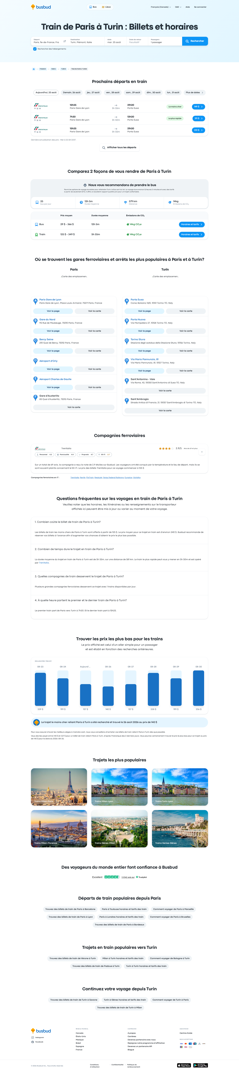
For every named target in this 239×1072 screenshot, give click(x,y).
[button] (64, 41)
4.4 (72, 454)
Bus (41, 224)
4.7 (92, 454)
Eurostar (128, 477)
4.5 (51, 454)
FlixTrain (90, 477)
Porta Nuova (138, 320)
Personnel (43, 454)
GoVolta (137, 477)
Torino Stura (138, 340)
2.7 (108, 454)
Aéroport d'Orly (48, 361)
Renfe (82, 477)
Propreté (85, 454)
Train (42, 234)
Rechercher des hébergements (52, 49)
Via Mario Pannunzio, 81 (145, 359)
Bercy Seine (46, 340)
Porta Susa (137, 300)
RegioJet (98, 477)
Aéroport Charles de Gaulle (55, 379)
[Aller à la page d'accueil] (41, 7)
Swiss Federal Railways (113, 477)
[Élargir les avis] (202, 452)
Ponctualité (64, 454)
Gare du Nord (47, 320)
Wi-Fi (103, 454)
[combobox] (46, 41)
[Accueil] (33, 69)
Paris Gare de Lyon (50, 300)
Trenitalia (66, 449)
